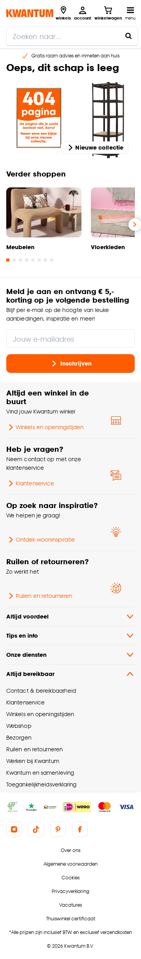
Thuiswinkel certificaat (70, 919)
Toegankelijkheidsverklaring (41, 784)
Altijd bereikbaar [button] (30, 673)
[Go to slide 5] (32, 260)
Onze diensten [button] (26, 654)
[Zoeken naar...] (128, 36)
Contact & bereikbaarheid (41, 690)
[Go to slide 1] (7, 260)
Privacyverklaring (70, 891)
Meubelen (20, 247)
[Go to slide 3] (20, 260)
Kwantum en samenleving (40, 772)
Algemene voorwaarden (70, 864)
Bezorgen (18, 737)
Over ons (70, 850)
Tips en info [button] (22, 635)
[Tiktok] (36, 829)
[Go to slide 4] (26, 260)
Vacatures (70, 905)
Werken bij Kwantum (32, 761)
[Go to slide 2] (14, 260)
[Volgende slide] (134, 224)
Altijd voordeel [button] (27, 616)
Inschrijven (76, 363)
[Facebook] (80, 829)
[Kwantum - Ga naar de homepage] (29, 13)
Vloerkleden (108, 247)
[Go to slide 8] (51, 260)
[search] (72, 36)
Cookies (70, 878)
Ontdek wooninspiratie (45, 539)
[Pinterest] (58, 829)
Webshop (18, 725)
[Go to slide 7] (45, 260)
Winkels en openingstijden (49, 427)
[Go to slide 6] (39, 260)
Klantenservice (35, 483)
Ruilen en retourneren (44, 595)
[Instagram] (14, 829)
